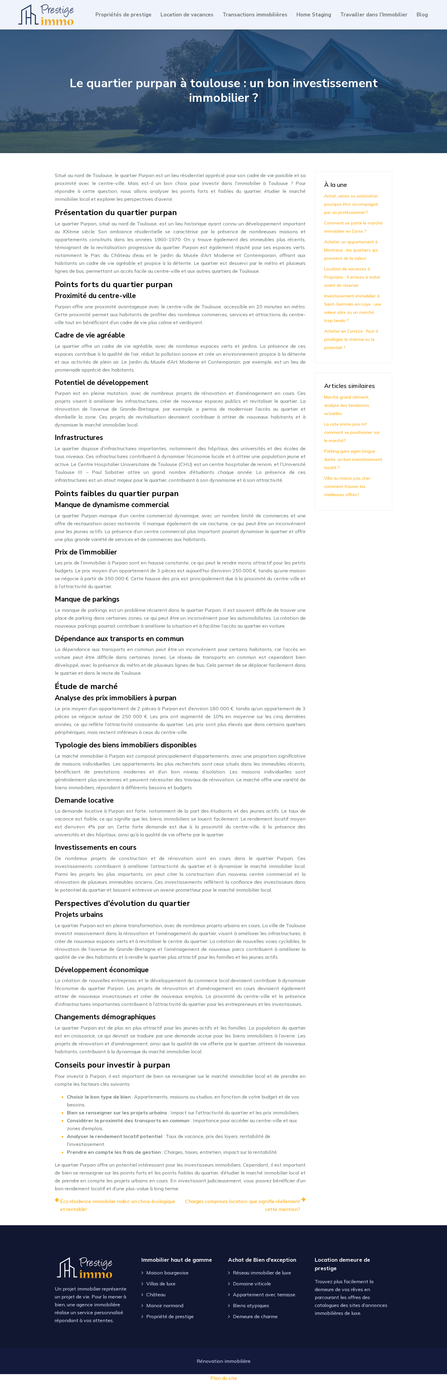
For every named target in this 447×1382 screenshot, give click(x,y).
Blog (422, 14)
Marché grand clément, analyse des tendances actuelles (346, 405)
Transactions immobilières (255, 14)
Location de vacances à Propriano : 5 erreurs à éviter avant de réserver (352, 277)
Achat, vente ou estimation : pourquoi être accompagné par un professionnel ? (352, 204)
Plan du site (223, 1378)
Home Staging (313, 14)
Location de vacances (187, 14)
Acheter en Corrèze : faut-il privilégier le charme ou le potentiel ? (351, 339)
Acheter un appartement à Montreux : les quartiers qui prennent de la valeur (351, 250)
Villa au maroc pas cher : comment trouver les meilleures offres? (348, 486)
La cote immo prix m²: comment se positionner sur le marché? (352, 432)
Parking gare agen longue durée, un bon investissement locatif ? (353, 459)
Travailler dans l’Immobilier (373, 14)
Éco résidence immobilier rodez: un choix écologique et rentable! (117, 1205)
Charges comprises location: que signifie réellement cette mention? (242, 1205)
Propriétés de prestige (123, 14)
